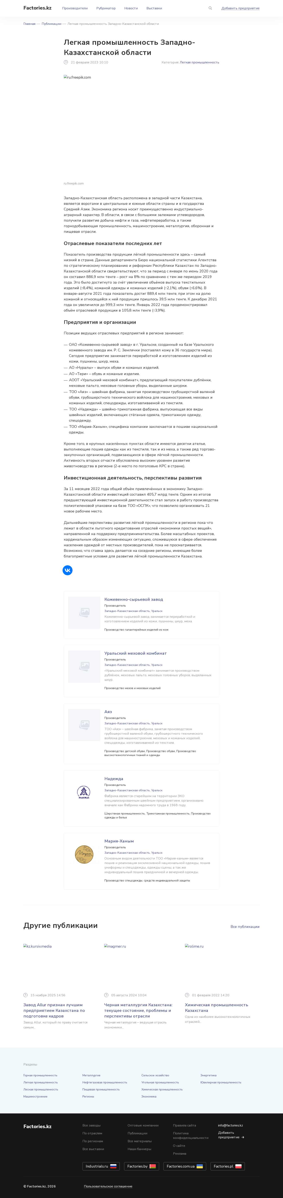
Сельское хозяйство (155, 1075)
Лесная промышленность (40, 1089)
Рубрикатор (106, 8)
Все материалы (140, 1141)
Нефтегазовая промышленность (104, 1082)
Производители (75, 8)
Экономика (149, 1096)
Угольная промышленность (160, 1082)
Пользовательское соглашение (108, 1186)
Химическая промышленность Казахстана (216, 1007)
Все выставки (93, 1149)
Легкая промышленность (199, 62)
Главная (29, 24)
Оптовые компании (143, 1125)
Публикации (51, 24)
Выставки (154, 8)
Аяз (108, 712)
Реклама (179, 1153)
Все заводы (91, 1125)
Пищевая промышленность (101, 1089)
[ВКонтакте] (68, 570)
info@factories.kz (230, 1125)
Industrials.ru (97, 1166)
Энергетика (208, 1075)
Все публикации (245, 926)
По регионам (92, 1141)
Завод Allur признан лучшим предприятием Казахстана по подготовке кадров (54, 1010)
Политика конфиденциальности (190, 1135)
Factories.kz (37, 8)
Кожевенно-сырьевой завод (133, 599)
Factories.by (137, 1166)
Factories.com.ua (181, 1166)
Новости (131, 8)
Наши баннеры (139, 1149)
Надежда (113, 779)
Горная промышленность (40, 1075)
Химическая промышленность (162, 1089)
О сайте (179, 1145)
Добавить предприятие (240, 8)
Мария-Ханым (119, 841)
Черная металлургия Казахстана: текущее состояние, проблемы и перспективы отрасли (138, 1010)
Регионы (88, 1096)
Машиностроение (35, 1096)
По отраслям (92, 1133)
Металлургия (91, 1075)
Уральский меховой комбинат (135, 653)
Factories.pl (223, 1166)
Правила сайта (184, 1125)
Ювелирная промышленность (221, 1082)
